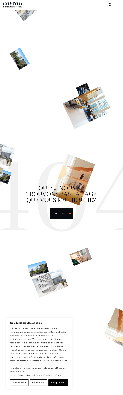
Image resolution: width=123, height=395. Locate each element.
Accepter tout (58, 382)
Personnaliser (19, 382)
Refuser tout (38, 382)
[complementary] (39, 353)
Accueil (60, 213)
